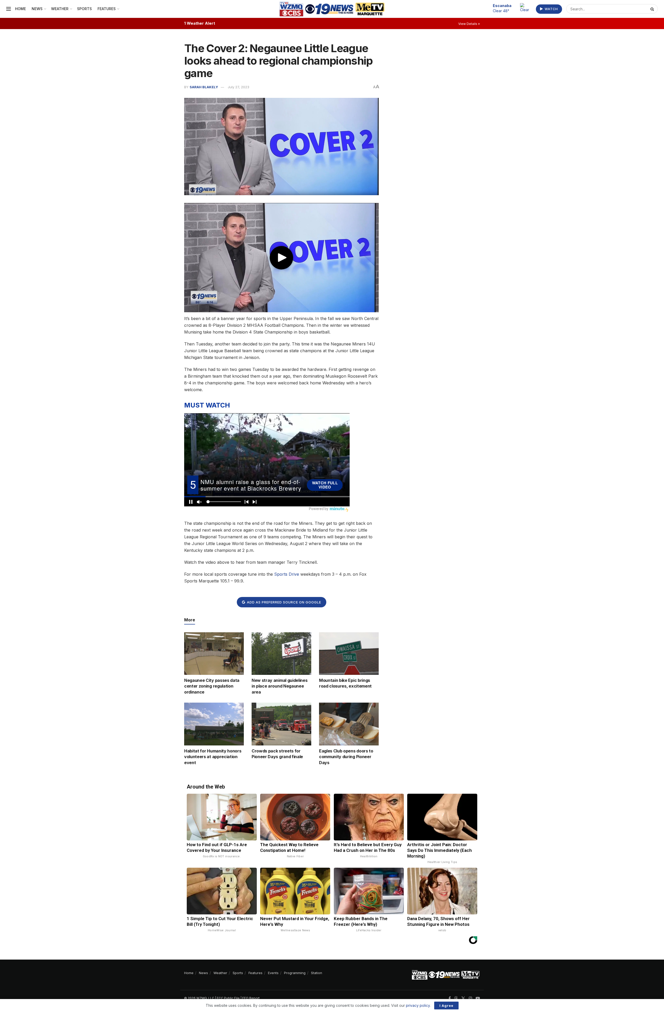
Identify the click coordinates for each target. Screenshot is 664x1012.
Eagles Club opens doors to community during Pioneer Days (346, 756)
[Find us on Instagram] (470, 998)
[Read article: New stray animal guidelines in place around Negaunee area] (281, 653)
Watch (551, 9)
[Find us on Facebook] (449, 998)
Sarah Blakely (204, 87)
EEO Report (251, 998)
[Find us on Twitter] (463, 998)
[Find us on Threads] (456, 998)
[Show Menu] (8, 9)
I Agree (446, 1005)
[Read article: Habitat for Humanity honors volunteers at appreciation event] (214, 724)
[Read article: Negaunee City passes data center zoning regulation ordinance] (214, 653)
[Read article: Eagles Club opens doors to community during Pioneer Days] (349, 724)
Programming (295, 973)
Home (20, 8)
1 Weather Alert (199, 23)
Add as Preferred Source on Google (283, 602)
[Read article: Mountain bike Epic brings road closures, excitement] (349, 653)
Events (273, 973)
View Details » (469, 24)
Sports (84, 8)
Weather (59, 8)
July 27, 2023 (238, 87)
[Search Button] (653, 8)
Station (316, 973)
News (37, 8)
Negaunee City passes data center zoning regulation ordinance (211, 686)
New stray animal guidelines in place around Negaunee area (279, 686)
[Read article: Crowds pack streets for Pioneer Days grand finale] (281, 724)
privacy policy (418, 1005)
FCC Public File (228, 998)
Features (107, 8)
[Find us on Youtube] (478, 998)
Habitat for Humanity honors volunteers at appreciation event (212, 756)
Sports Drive (286, 574)
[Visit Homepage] (332, 9)
